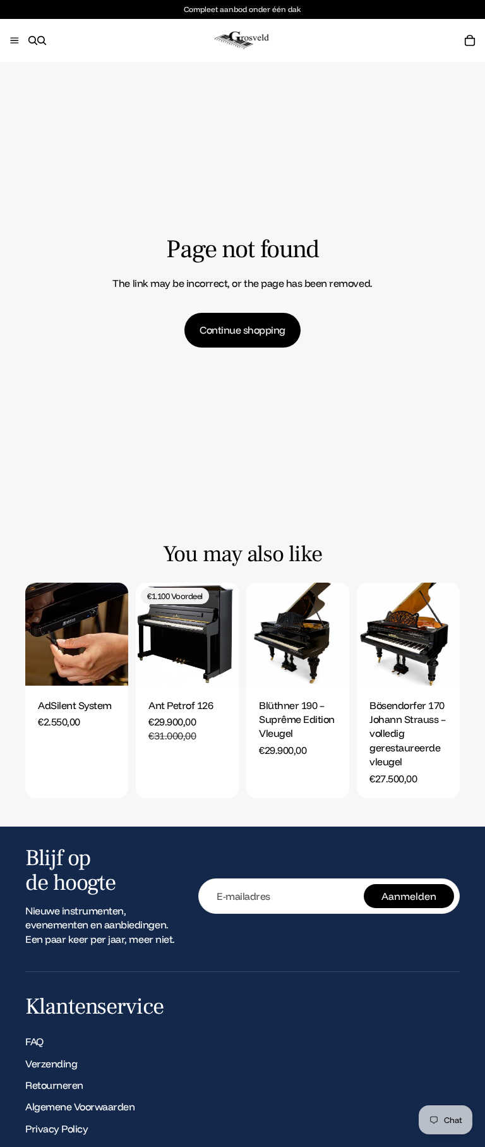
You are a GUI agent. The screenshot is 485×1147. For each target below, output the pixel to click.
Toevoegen (119, 666)
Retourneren (54, 1085)
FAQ (34, 1041)
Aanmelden (408, 896)
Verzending (51, 1063)
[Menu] (14, 41)
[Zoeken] (33, 40)
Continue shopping (242, 330)
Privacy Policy (56, 1128)
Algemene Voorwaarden (80, 1106)
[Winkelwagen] (470, 40)
